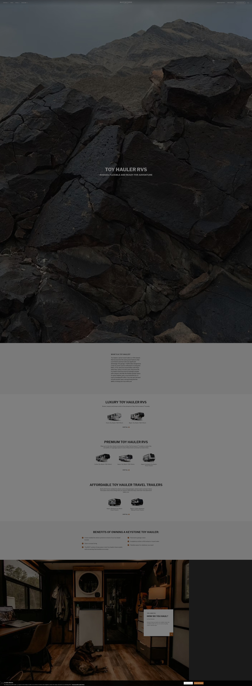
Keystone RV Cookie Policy (78, 684)
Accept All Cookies (199, 683)
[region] (126, 683)
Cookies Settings (188, 683)
